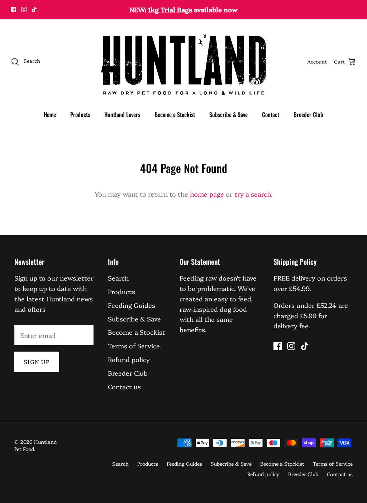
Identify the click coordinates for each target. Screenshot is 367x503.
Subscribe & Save (228, 114)
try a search (252, 193)
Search (118, 277)
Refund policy (129, 359)
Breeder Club (308, 114)
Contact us (124, 386)
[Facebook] (13, 9)
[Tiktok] (34, 9)
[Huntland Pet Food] (183, 61)
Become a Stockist (174, 114)
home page (207, 193)
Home (50, 114)
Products (80, 114)
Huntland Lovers (122, 114)
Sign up (37, 362)
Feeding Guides (131, 305)
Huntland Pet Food (35, 445)
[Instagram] (24, 9)
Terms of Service (134, 345)
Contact (270, 114)
